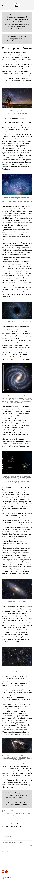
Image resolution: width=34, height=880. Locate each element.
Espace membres (8, 878)
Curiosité (12, 813)
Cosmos (6, 813)
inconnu (17, 813)
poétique (23, 813)
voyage (28, 813)
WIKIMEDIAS (17, 482)
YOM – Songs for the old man (17, 41)
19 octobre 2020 (8, 810)
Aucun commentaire (10, 816)
